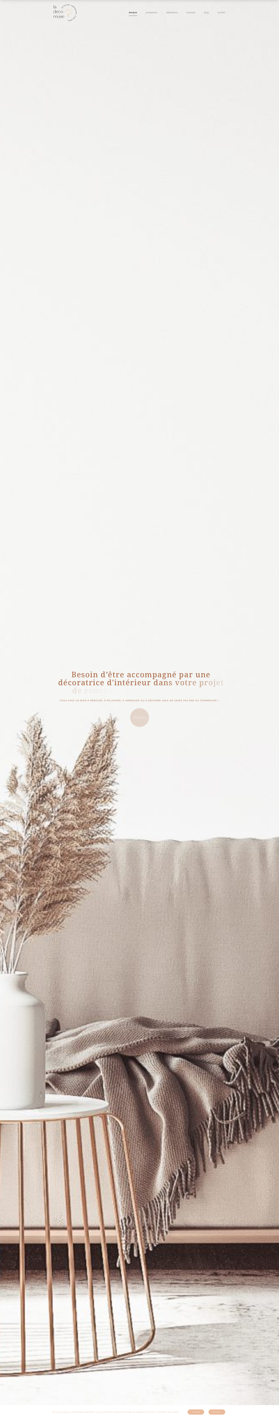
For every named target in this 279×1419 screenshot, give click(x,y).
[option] (139, 709)
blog (206, 12)
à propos (190, 12)
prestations (151, 12)
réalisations (172, 12)
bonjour (133, 12)
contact (221, 12)
